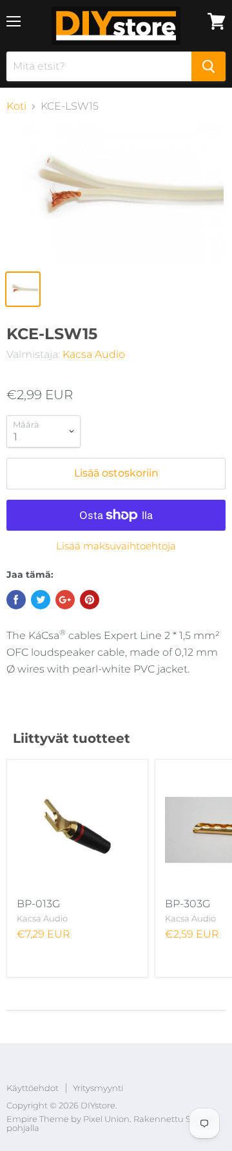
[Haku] (208, 66)
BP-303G (187, 904)
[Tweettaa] (40, 599)
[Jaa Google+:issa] (65, 599)
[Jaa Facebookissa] (16, 599)
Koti (16, 106)
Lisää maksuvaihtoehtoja (116, 545)
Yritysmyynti (98, 1088)
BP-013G (38, 904)
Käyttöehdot (32, 1088)
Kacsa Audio (94, 354)
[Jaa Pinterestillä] (89, 599)
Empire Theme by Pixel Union (68, 1119)
